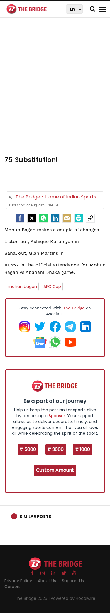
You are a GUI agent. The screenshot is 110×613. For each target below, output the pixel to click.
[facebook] (20, 218)
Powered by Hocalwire (73, 598)
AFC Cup (52, 286)
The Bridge (73, 307)
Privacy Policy (18, 581)
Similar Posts (35, 516)
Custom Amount (55, 470)
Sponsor (57, 416)
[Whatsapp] (43, 218)
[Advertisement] (55, 90)
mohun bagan (22, 286)
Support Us (73, 581)
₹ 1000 (82, 449)
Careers (12, 587)
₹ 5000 (28, 449)
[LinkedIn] (55, 218)
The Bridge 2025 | (33, 598)
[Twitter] (31, 218)
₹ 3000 (56, 449)
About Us (47, 581)
